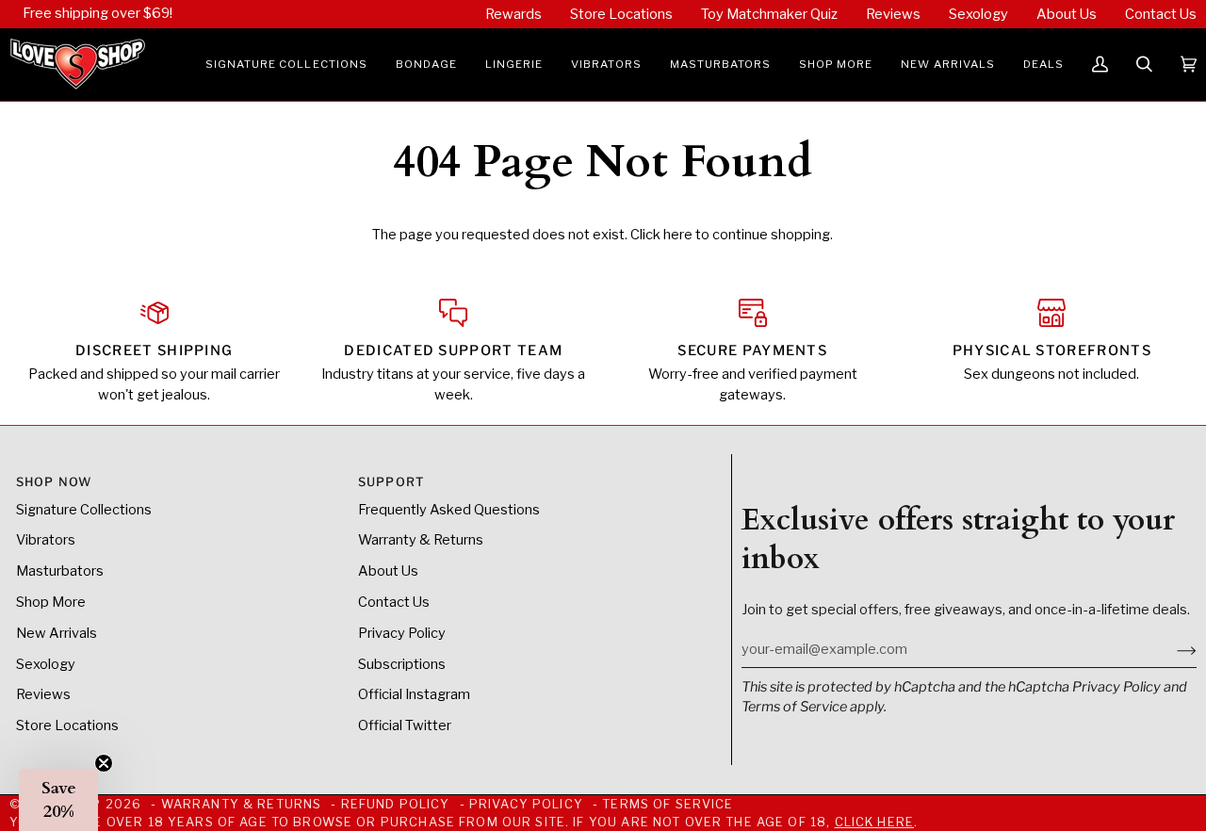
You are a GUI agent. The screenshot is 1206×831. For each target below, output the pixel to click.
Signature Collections (84, 509)
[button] (286, 64)
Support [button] (391, 482)
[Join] (1172, 649)
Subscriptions (402, 664)
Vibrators (45, 539)
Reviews (43, 694)
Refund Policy (395, 804)
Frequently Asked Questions (449, 509)
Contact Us (394, 602)
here (678, 234)
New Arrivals (56, 633)
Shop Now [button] (53, 482)
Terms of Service (794, 706)
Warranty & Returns (420, 539)
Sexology (45, 664)
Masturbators (60, 570)
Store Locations (67, 725)
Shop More (51, 602)
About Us (388, 570)
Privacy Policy (1116, 686)
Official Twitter (404, 725)
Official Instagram (414, 694)
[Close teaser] (103, 763)
